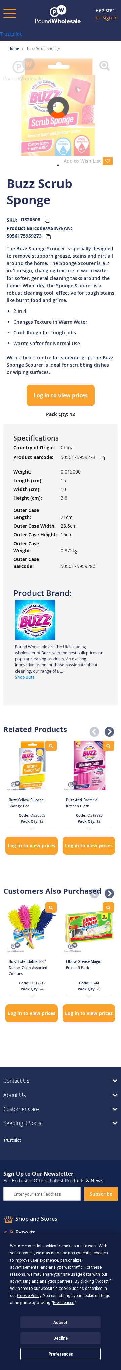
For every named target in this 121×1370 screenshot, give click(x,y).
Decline (60, 1338)
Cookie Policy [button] (29, 1295)
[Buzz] (35, 619)
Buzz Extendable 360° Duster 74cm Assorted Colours (28, 967)
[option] (32, 798)
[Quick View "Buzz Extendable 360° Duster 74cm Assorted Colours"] (51, 907)
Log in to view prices (61, 395)
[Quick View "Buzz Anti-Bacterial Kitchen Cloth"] (108, 746)
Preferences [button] (63, 1302)
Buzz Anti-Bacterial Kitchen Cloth (82, 802)
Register (105, 10)
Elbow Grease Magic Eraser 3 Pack (83, 964)
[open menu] (9, 13)
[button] (92, 730)
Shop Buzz (25, 677)
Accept (60, 1322)
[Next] (117, 107)
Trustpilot (11, 34)
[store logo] (58, 14)
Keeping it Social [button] (23, 1123)
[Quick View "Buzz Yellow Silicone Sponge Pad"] (51, 746)
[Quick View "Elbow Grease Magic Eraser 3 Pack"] (108, 907)
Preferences (60, 1354)
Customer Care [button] (21, 1109)
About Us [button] (14, 1095)
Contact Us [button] (16, 1080)
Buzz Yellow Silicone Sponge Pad (26, 802)
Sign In (110, 17)
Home (14, 48)
